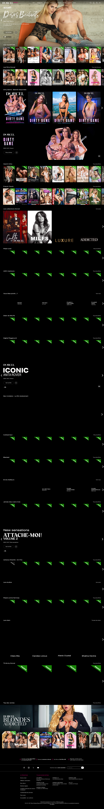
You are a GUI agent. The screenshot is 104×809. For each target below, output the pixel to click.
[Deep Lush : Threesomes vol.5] (33, 512)
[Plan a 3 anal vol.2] (58, 570)
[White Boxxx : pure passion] (58, 174)
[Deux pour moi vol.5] (70, 512)
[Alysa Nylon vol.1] (9, 196)
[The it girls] (46, 174)
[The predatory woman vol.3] (33, 174)
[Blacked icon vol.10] (83, 467)
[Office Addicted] (58, 77)
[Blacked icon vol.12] (58, 467)
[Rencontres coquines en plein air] (95, 281)
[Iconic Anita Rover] (33, 77)
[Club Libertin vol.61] (21, 196)
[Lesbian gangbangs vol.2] (46, 608)
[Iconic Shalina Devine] (95, 77)
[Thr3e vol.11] (9, 55)
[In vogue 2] (83, 445)
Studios (59, 2)
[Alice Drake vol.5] (46, 55)
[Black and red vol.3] (95, 467)
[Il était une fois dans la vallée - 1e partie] (70, 445)
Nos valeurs (23, 783)
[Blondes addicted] (21, 77)
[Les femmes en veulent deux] (58, 512)
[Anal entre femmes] (9, 608)
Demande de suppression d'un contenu (48, 801)
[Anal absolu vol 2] (83, 259)
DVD (74, 2)
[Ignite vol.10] (21, 467)
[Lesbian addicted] (70, 608)
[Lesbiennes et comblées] (21, 608)
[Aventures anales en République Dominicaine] (58, 259)
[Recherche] (90, 3)
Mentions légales (24, 785)
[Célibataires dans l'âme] (70, 348)
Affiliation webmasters (25, 780)
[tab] (3, 37)
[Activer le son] (99, 156)
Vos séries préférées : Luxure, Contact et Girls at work (60, 783)
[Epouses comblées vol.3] (70, 174)
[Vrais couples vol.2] (58, 326)
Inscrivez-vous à (58, 767)
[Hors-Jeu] (83, 77)
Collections (53, 2)
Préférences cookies (60, 801)
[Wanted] (46, 348)
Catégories (40, 2)
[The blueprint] (58, 445)
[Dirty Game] (15, 108)
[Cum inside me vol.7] (46, 467)
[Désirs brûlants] (21, 55)
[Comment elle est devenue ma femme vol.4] (83, 608)
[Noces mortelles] (33, 348)
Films (34, 2)
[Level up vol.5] (83, 174)
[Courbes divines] (46, 196)
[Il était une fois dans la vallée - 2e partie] (33, 445)
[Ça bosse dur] (70, 196)
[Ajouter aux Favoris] (16, 32)
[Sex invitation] (15, 414)
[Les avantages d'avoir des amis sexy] (70, 281)
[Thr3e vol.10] (40, 682)
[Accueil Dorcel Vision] (10, 3)
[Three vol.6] (95, 512)
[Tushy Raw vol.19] (83, 570)
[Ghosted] (83, 348)
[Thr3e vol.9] (64, 682)
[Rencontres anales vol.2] (46, 259)
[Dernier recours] (9, 348)
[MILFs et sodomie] (33, 259)
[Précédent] (1, 29)
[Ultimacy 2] (33, 55)
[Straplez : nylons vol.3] (58, 608)
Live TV (70, 2)
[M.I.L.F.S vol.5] (46, 77)
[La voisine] (95, 196)
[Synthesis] (58, 348)
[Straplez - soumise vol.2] (95, 608)
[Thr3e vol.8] (89, 682)
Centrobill (57, 803)
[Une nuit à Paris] (46, 570)
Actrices (46, 2)
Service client (23, 777)
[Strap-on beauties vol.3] (33, 608)
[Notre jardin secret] (95, 174)
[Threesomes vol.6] (70, 467)
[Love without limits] (95, 326)
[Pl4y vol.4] (70, 77)
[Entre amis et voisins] (83, 281)
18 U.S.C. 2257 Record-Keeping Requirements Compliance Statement (38, 803)
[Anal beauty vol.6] (21, 570)
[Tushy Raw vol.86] (70, 55)
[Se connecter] (93, 3)
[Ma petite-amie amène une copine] (58, 55)
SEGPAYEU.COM (62, 803)
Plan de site (23, 795)
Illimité (64, 2)
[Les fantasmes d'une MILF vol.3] (83, 55)
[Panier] (96, 3)
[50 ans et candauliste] (33, 196)
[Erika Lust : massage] (21, 174)
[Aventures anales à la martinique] (21, 259)
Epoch (53, 803)
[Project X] (95, 348)
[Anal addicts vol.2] (95, 259)
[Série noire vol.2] (33, 570)
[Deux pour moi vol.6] (58, 281)
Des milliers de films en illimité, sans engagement (43, 779)
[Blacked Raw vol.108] (95, 55)
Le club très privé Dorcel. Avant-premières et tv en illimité (42, 783)
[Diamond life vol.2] (33, 467)
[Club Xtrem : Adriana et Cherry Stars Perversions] (95, 570)
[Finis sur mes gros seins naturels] (46, 281)
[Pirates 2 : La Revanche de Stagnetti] (21, 348)
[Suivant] (102, 29)
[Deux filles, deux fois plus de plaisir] (46, 512)
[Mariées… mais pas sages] (83, 196)
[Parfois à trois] (83, 512)
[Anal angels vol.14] (70, 259)
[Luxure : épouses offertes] (70, 570)
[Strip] (95, 445)
